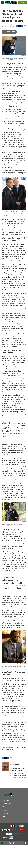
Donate (23, 2)
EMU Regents (6, 817)
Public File (5, 813)
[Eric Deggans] (5, 766)
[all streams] (26, 843)
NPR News (5, 753)
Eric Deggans (9, 24)
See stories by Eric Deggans (18, 777)
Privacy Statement (7, 807)
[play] (2, 843)
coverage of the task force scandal (12, 297)
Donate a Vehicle (7, 803)
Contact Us (5, 810)
